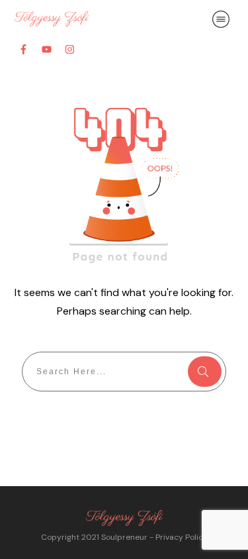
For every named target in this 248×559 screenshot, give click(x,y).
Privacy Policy (181, 537)
